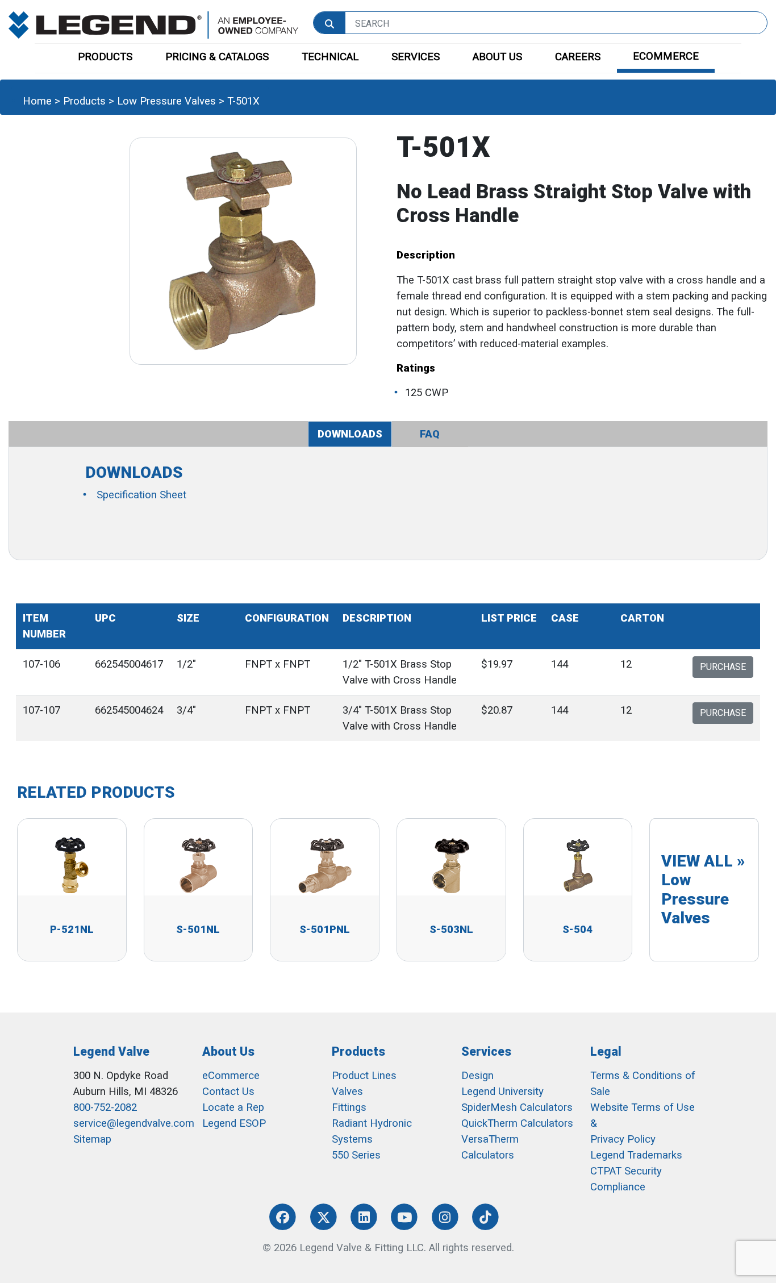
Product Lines (364, 1075)
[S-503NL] (451, 865)
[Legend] (153, 24)
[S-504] (577, 865)
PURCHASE (723, 666)
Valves (347, 1091)
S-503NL (451, 929)
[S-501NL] (198, 865)
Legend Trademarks (636, 1155)
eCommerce (231, 1075)
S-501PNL (324, 929)
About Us (228, 1051)
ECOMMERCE (666, 56)
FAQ (430, 434)
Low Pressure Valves (166, 101)
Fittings (349, 1107)
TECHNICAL (330, 57)
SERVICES (415, 57)
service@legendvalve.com (133, 1123)
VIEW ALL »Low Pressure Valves (703, 890)
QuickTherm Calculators (517, 1123)
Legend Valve (111, 1051)
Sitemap (92, 1139)
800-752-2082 (105, 1107)
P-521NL (72, 929)
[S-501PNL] (325, 865)
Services (486, 1051)
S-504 (577, 929)
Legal (605, 1051)
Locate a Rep (233, 1107)
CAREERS (577, 57)
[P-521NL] (71, 865)
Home (37, 101)
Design (477, 1075)
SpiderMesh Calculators (517, 1107)
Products (84, 101)
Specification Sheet (141, 495)
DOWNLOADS (350, 434)
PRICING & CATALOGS (217, 57)
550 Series (356, 1155)
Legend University (502, 1091)
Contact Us (228, 1091)
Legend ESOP (234, 1123)
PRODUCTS (105, 57)
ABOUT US (497, 57)
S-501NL (198, 929)
